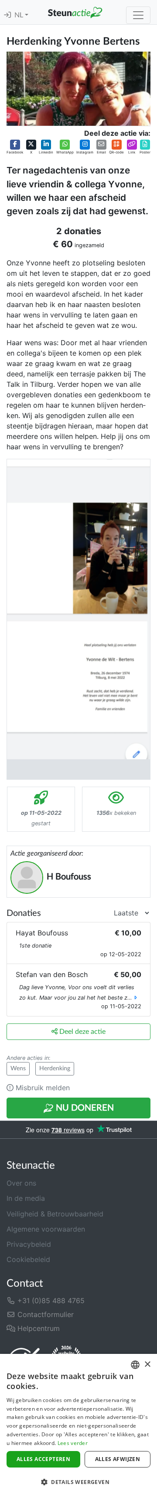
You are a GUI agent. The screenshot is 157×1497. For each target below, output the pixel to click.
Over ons (21, 1183)
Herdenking (54, 1069)
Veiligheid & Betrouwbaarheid (55, 1213)
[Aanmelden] (7, 15)
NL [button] (19, 15)
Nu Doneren (84, 1108)
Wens (18, 1069)
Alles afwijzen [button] (117, 1459)
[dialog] (78, 1425)
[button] (15, 147)
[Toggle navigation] (138, 15)
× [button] (147, 1364)
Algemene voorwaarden (46, 1229)
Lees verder (73, 1443)
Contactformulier (44, 1314)
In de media (26, 1198)
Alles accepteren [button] (43, 1459)
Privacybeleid (29, 1244)
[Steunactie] (75, 12)
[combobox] (135, 1364)
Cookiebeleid (28, 1259)
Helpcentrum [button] (37, 1328)
